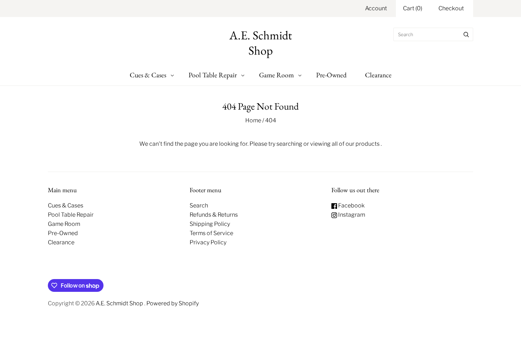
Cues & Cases (148, 74)
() (412, 8)
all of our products (356, 143)
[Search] (466, 34)
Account (376, 8)
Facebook (351, 205)
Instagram (351, 214)
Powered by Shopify (172, 303)
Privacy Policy (208, 242)
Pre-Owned (331, 74)
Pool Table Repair (213, 74)
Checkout (451, 8)
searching (289, 143)
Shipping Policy (210, 224)
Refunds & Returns (214, 214)
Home (253, 120)
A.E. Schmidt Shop (120, 303)
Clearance (378, 74)
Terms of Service (211, 233)
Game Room (276, 74)
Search (199, 205)
